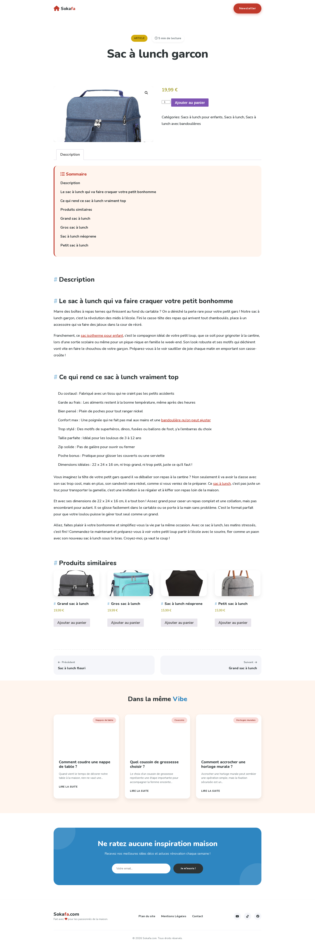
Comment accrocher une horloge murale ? (223, 764)
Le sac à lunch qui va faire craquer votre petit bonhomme (108, 191)
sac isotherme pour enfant (102, 335)
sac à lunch (222, 483)
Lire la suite (68, 786)
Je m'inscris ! (188, 868)
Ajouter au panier (190, 103)
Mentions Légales (173, 916)
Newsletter (247, 8)
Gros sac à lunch (74, 227)
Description (70, 182)
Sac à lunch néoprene (78, 236)
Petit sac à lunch (74, 245)
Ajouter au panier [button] (71, 622)
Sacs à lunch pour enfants (202, 117)
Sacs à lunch (234, 117)
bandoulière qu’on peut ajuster (186, 420)
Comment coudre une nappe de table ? (84, 764)
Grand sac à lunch (75, 218)
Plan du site (147, 916)
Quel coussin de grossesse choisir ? (154, 764)
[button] (146, 93)
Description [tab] (70, 154)
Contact (197, 916)
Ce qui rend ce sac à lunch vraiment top (93, 200)
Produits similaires (76, 209)
